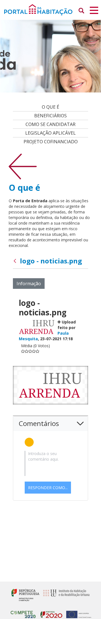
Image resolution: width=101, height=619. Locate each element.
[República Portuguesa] (25, 594)
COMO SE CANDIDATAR (50, 124)
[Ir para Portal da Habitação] (50, 9)
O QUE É (50, 107)
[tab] (50, 423)
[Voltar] (23, 166)
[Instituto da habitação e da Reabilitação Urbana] (64, 594)
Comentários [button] (39, 423)
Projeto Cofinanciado (51, 142)
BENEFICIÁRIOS (50, 116)
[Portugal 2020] (50, 612)
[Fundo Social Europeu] (77, 612)
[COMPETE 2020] (23, 612)
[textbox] (50, 463)
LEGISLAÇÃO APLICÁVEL (50, 133)
